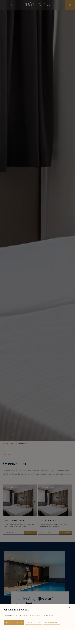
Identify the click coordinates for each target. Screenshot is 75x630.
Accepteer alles (14, 622)
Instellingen (51, 622)
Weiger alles (33, 622)
